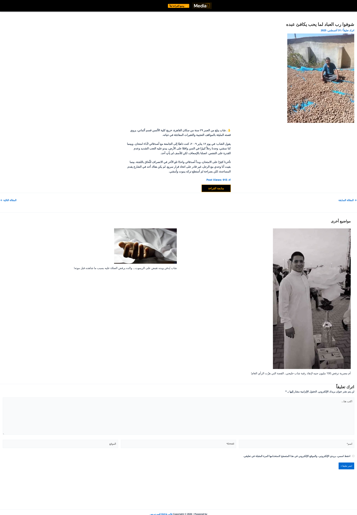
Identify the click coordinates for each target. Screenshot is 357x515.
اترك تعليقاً (348, 30)
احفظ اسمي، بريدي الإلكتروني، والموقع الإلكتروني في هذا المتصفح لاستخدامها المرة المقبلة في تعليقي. (296, 456)
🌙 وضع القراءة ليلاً (179, 5)
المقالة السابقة (347, 200)
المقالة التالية (8, 200)
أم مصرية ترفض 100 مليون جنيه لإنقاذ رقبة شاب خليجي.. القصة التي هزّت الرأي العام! (301, 373)
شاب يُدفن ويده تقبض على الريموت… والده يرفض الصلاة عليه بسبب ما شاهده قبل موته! (125, 268)
